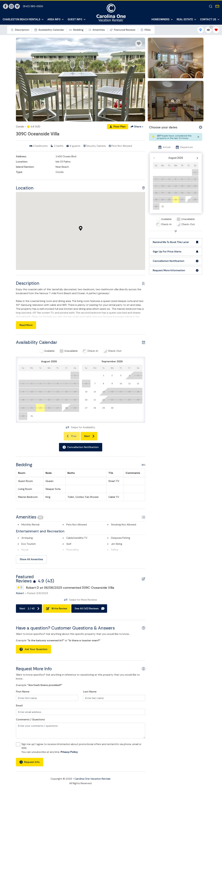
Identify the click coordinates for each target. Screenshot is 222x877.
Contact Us (208, 19)
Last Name (89, 691)
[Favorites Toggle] (216, 30)
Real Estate (185, 19)
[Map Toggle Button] (200, 30)
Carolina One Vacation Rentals (92, 778)
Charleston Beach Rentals (21, 19)
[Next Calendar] (197, 158)
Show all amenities (31, 559)
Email (19, 705)
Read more (26, 325)
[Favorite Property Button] (138, 43)
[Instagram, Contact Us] (11, 6)
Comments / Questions (30, 719)
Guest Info (75, 19)
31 (163, 206)
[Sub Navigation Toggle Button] (43, 19)
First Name (22, 691)
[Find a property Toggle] (210, 6)
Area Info (53, 19)
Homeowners (160, 19)
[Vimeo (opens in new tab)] (17, 6)
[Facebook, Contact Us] (5, 6)
